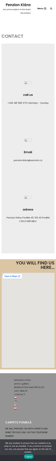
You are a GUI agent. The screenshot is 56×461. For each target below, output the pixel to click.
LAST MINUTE (20, 390)
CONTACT (19, 394)
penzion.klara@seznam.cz (28, 160)
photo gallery (21, 383)
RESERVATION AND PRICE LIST (29, 387)
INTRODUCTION (22, 380)
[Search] (51, 8)
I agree (28, 456)
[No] (52, 450)
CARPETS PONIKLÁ (18, 422)
